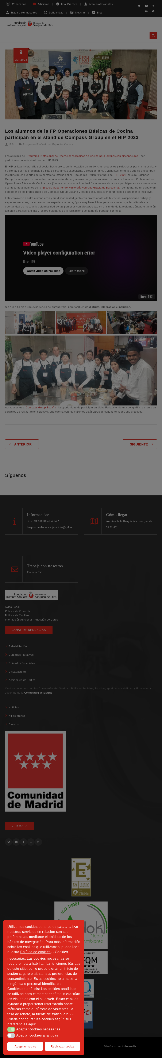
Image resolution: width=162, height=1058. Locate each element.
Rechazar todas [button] (62, 1046)
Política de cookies (35, 952)
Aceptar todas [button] (25, 1046)
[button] (11, 1029)
